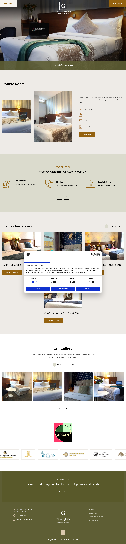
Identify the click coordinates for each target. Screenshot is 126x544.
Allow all (87, 288)
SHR (77, 540)
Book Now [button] (117, 3)
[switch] (53, 282)
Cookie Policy (93, 513)
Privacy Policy (93, 520)
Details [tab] (63, 260)
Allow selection (63, 288)
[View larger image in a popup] (17, 386)
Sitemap (91, 509)
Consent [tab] (37, 260)
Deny (38, 288)
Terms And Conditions (96, 516)
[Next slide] (66, 197)
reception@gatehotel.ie (24, 520)
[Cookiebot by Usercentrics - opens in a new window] (92, 254)
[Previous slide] (59, 197)
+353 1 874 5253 (23, 516)
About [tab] (89, 260)
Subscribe (63, 492)
